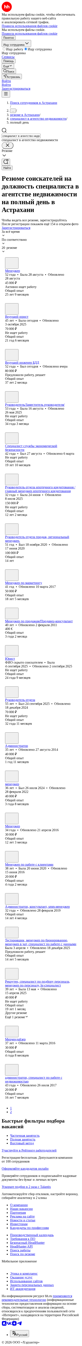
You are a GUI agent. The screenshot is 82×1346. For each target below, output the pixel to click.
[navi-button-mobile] (6, 94)
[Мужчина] (12, 355)
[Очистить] (7, 145)
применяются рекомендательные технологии (37, 1298)
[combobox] (21, 136)
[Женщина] (12, 263)
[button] (6, 81)
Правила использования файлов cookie (29, 33)
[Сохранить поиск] (6, 162)
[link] (9, 71)
